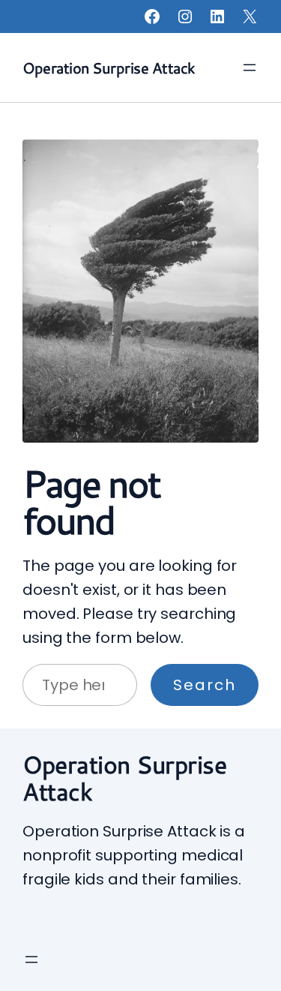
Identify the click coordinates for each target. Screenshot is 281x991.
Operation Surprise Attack (108, 67)
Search (204, 684)
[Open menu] (250, 68)
